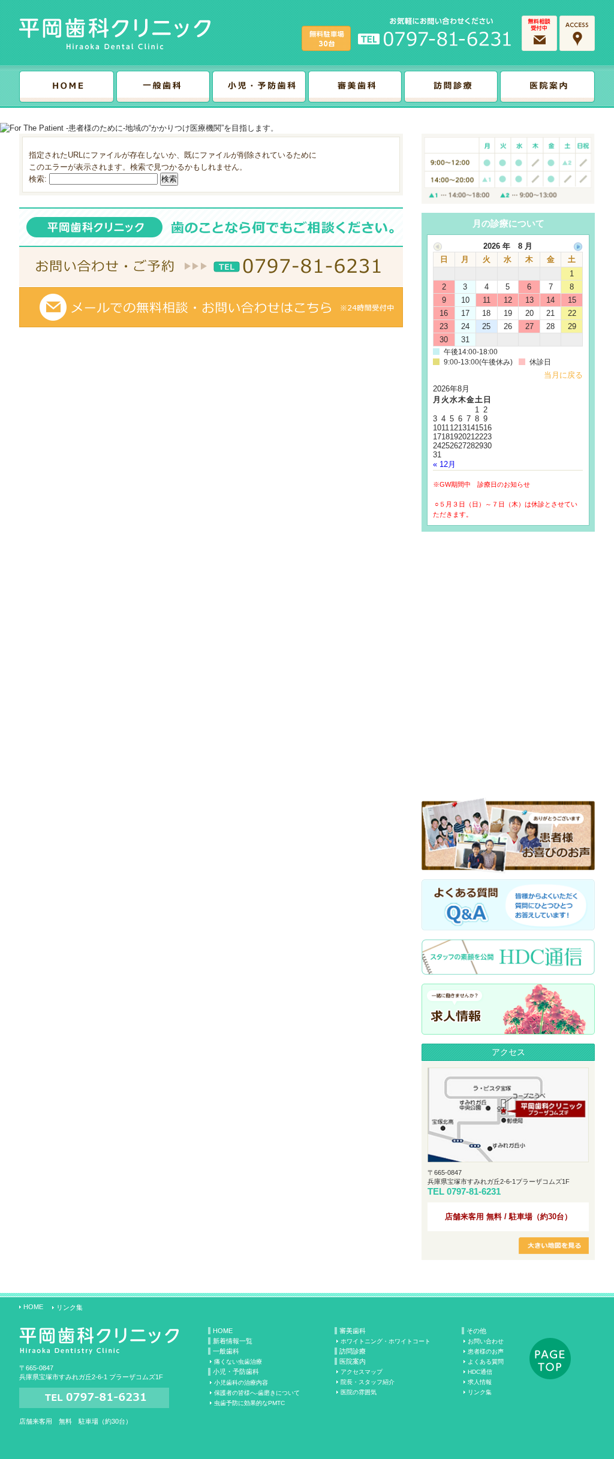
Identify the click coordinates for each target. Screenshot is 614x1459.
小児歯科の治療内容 (241, 1382)
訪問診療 (352, 1351)
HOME (33, 1306)
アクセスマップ (362, 1371)
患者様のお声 (486, 1351)
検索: (38, 178)
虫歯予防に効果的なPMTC (249, 1403)
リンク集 (69, 1307)
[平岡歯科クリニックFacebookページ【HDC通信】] (508, 970)
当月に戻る (563, 374)
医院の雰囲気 (359, 1392)
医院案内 (352, 1361)
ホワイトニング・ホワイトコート (386, 1341)
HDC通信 (480, 1371)
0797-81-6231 (474, 1191)
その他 (476, 1330)
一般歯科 (226, 1351)
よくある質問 (486, 1361)
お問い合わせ (486, 1341)
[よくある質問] (508, 925)
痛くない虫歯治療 (238, 1361)
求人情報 (480, 1382)
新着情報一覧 (232, 1341)
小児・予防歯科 (236, 1371)
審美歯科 (352, 1330)
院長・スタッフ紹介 (368, 1382)
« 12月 (444, 464)
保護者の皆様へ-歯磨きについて (257, 1392)
